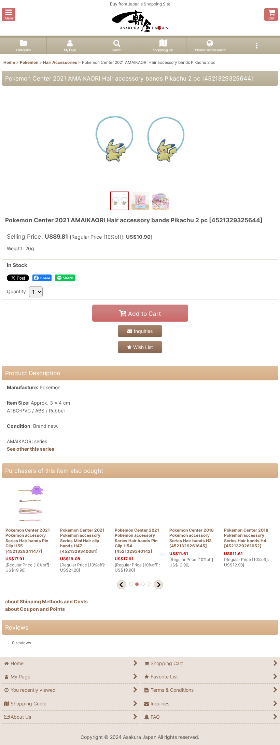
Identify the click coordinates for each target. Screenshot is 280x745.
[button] (8, 14)
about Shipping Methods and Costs (46, 601)
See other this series (30, 449)
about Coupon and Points (35, 609)
